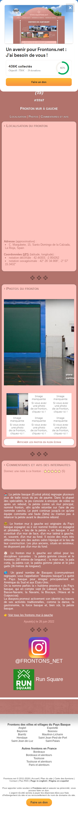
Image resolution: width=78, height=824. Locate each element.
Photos (33, 116)
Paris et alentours (39, 764)
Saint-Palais (53, 740)
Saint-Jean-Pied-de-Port (52, 737)
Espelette (52, 727)
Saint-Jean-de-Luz (22, 740)
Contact (13, 781)
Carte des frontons (64, 778)
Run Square (49, 679)
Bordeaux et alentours (39, 755)
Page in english (39, 781)
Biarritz (22, 734)
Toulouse (39, 758)
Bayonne (22, 731)
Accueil (35, 778)
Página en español (59, 781)
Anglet (22, 727)
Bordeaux (39, 751)
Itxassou (52, 731)
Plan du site (47, 778)
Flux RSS (24, 781)
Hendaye (22, 737)
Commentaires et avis (54, 116)
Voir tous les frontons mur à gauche (30, 615)
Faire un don (39, 802)
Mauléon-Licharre (52, 734)
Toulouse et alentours (39, 761)
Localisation (18, 116)
